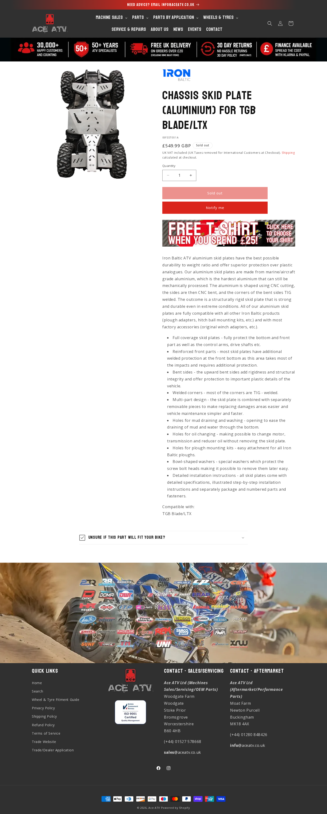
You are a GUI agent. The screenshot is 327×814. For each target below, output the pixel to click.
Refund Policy (43, 725)
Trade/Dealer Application (53, 750)
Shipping (288, 153)
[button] (270, 23)
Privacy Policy (43, 708)
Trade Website (44, 741)
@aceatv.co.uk (182, 752)
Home (37, 683)
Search (37, 691)
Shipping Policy (44, 716)
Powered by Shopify (175, 807)
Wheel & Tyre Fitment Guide (55, 699)
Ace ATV (154, 807)
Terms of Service (46, 733)
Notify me (215, 207)
